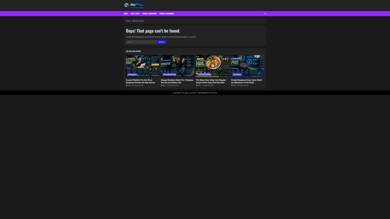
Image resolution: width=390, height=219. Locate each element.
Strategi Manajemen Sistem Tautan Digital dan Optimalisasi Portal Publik (246, 81)
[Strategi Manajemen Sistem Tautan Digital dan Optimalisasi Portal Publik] (247, 66)
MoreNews (202, 93)
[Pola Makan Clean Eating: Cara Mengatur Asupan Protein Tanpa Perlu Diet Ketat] (212, 66)
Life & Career (132, 74)
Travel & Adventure (149, 13)
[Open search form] (265, 14)
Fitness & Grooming (167, 13)
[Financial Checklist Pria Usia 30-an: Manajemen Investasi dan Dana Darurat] (142, 66)
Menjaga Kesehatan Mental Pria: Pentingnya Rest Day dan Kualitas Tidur (177, 81)
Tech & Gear (135, 13)
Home (126, 13)
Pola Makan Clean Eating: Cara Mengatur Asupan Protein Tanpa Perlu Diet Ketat (211, 81)
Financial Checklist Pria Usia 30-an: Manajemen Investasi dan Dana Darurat (140, 81)
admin (129, 85)
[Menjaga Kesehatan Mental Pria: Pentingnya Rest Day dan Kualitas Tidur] (177, 66)
